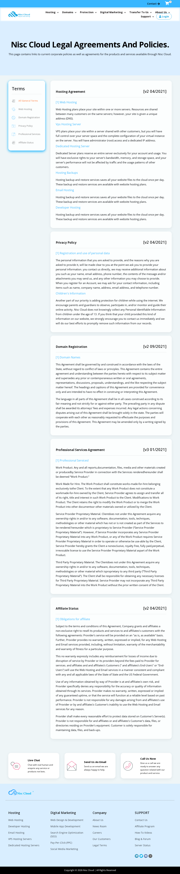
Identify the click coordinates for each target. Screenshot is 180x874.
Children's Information (71, 293)
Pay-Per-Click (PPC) (61, 842)
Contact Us (141, 820)
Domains (68, 12)
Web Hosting (25, 109)
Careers (97, 832)
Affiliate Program (145, 826)
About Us (161, 12)
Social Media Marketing (64, 849)
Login (165, 16)
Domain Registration (29, 117)
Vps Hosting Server (68, 124)
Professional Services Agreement (80, 450)
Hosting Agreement (70, 92)
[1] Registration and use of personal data (83, 253)
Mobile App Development (65, 826)
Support (146, 16)
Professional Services (29, 134)
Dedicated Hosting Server (73, 146)
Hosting (51, 12)
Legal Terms (100, 845)
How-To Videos (143, 832)
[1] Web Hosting (66, 102)
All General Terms (28, 100)
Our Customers (102, 839)
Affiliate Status (26, 142)
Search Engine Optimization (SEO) (66, 834)
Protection (87, 12)
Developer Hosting (68, 207)
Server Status (142, 845)
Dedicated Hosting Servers (23, 845)
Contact (152, 3)
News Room (100, 826)
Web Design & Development (66, 820)
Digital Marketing (111, 12)
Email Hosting (65, 190)
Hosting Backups (67, 173)
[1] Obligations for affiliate (73, 619)
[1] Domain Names (68, 357)
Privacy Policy (25, 125)
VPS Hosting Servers (20, 839)
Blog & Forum (143, 839)
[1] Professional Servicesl (72, 460)
